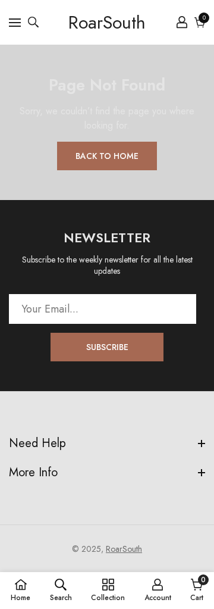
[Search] (33, 22)
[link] (61, 589)
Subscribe (107, 347)
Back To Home (107, 156)
